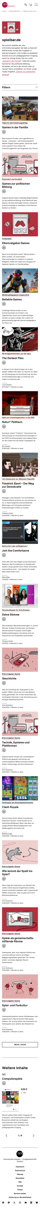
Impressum (20, 1167)
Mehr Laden (20, 1045)
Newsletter (20, 1178)
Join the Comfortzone (15, 550)
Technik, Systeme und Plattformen (15, 744)
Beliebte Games (12, 299)
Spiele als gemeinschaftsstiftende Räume (18, 939)
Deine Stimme (10, 614)
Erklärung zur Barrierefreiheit (20, 1197)
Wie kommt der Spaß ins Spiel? (17, 872)
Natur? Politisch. (12, 422)
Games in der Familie (12, 61)
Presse (19, 1190)
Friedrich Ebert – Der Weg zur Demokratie (18, 485)
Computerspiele (12, 1078)
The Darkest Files (12, 358)
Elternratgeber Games (15, 243)
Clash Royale (10, 807)
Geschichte (9, 678)
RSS (20, 1182)
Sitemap (20, 1174)
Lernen (4, 11)
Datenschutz (20, 1171)
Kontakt (20, 1186)
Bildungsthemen (15, 11)
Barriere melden (20, 1194)
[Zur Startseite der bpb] (8, 7)
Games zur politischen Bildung (16, 185)
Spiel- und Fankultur (14, 1005)
